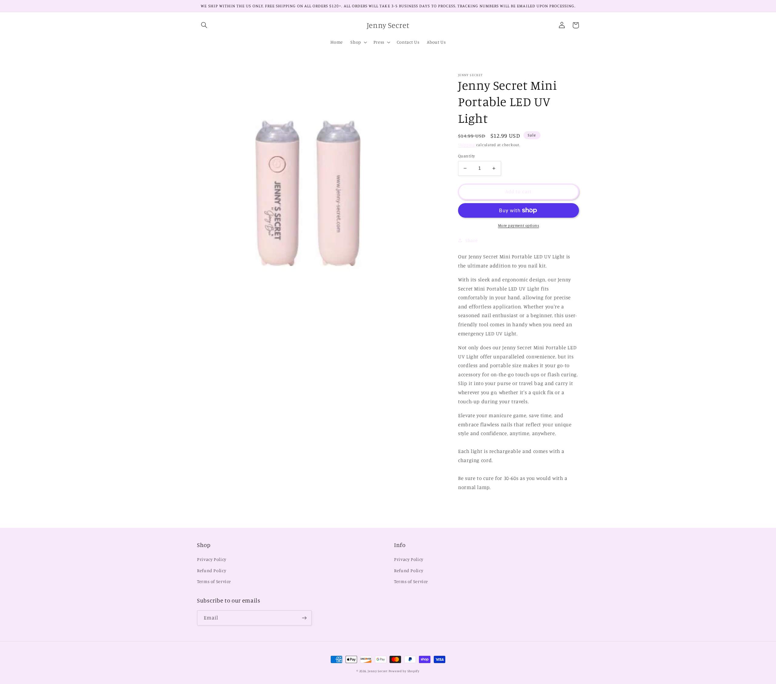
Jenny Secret (378, 671)
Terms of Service (214, 581)
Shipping (466, 144)
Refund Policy (211, 570)
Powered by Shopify (404, 671)
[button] (204, 25)
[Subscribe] (304, 617)
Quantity (466, 155)
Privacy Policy (211, 559)
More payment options (518, 225)
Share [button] (471, 240)
